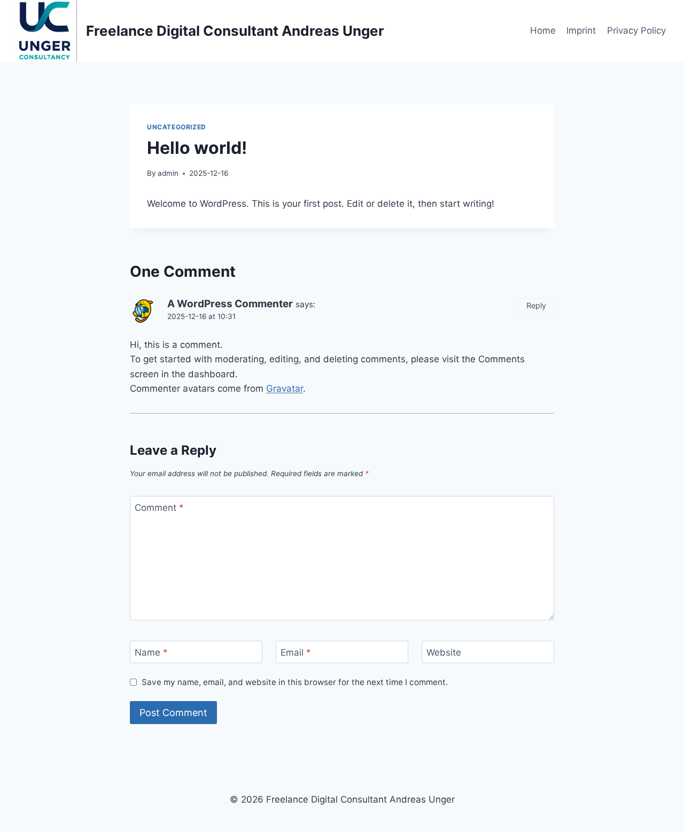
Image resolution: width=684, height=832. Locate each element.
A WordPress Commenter (230, 304)
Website (443, 652)
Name (151, 652)
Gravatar (284, 388)
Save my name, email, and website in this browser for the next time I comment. (295, 682)
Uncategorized (176, 127)
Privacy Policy (636, 30)
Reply (536, 305)
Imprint (581, 30)
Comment (159, 507)
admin (168, 173)
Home (543, 30)
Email (296, 652)
